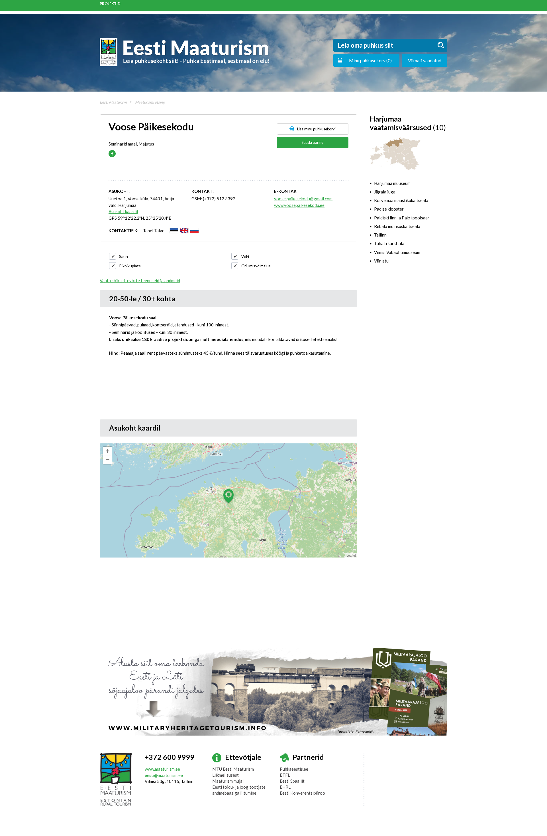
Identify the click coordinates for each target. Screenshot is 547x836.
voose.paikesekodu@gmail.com (303, 198)
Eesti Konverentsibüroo (302, 792)
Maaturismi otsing (150, 102)
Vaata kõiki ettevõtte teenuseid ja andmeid (140, 280)
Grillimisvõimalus (256, 265)
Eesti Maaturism (113, 102)
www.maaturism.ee (162, 769)
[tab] (408, 183)
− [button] (107, 459)
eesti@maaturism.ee (164, 775)
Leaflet (351, 555)
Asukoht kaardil (123, 211)
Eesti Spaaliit (292, 781)
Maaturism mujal (228, 781)
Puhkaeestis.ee (294, 769)
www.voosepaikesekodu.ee (299, 205)
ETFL (285, 775)
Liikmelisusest (225, 775)
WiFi (245, 256)
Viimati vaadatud (424, 60)
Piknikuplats (130, 265)
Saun (123, 256)
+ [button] (107, 451)
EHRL (285, 786)
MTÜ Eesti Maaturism (233, 769)
